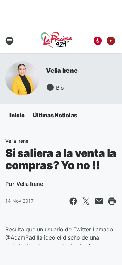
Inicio (17, 115)
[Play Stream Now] (111, 41)
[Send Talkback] (98, 41)
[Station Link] (56, 41)
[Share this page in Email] (99, 201)
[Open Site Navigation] (9, 41)
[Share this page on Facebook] (73, 201)
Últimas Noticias (55, 115)
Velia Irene (62, 70)
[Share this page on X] (86, 201)
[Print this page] (112, 201)
